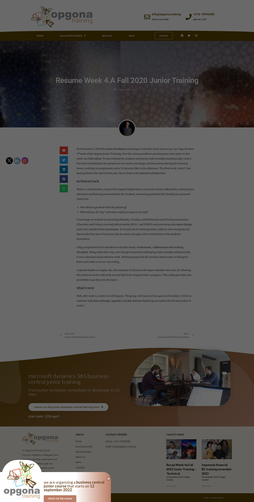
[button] (108, 478)
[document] (127, 251)
